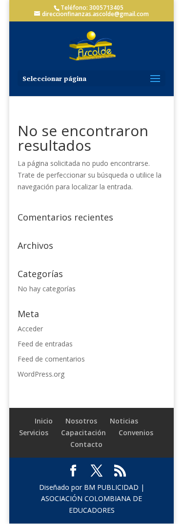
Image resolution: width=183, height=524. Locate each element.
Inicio (44, 420)
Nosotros (81, 420)
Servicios (33, 432)
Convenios (136, 432)
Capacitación (83, 432)
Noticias (124, 420)
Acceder (30, 328)
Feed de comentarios (51, 358)
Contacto (86, 444)
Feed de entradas (45, 343)
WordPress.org (41, 374)
